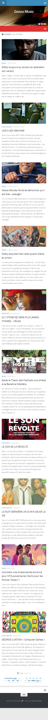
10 (9, 680)
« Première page (10, 678)
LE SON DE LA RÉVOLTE (15, 446)
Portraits (6, 314)
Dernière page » (34, 680)
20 (13, 680)
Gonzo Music (24, 11)
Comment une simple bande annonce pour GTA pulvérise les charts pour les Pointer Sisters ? (22, 576)
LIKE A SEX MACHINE (13, 130)
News (4, 63)
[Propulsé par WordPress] (22, 701)
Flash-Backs (7, 127)
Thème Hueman (36, 701)
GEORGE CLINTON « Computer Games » (23, 639)
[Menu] (45, 3)
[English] (42, 24)
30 (18, 680)
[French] (39, 24)
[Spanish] (44, 24)
